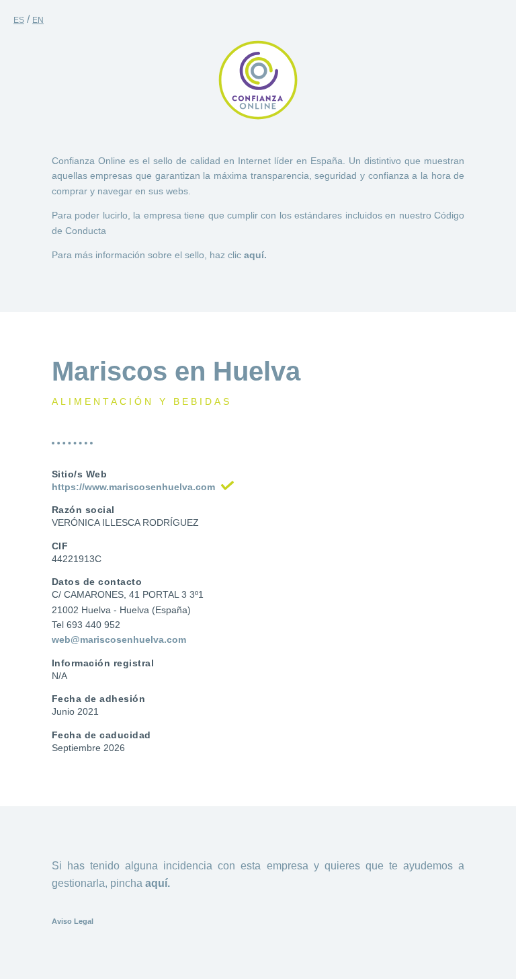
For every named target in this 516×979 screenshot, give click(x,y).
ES (18, 20)
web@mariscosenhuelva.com (119, 639)
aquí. (255, 254)
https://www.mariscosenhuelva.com (133, 486)
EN (38, 20)
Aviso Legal (72, 921)
